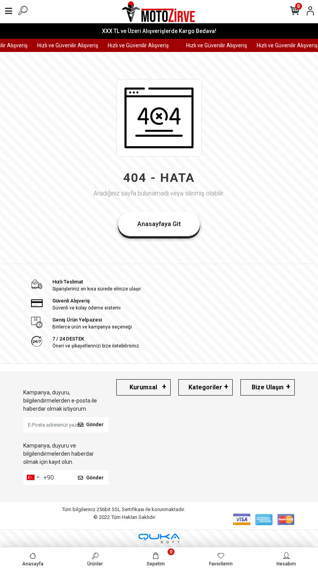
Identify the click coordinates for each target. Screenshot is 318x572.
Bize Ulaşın (267, 387)
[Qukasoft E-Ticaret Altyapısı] (159, 538)
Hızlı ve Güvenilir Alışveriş (65, 45)
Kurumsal (143, 387)
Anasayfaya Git (159, 224)
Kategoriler (205, 387)
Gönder (95, 424)
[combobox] (32, 477)
